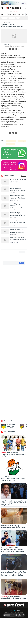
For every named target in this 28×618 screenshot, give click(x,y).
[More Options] (18, 49)
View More (23, 176)
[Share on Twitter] (13, 49)
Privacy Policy (20, 612)
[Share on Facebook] (10, 49)
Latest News (4, 14)
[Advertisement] (14, 327)
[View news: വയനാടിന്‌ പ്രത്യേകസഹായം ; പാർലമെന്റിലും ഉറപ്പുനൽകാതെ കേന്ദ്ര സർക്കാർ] (5, 206)
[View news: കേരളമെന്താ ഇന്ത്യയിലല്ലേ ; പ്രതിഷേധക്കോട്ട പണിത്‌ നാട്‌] (5, 240)
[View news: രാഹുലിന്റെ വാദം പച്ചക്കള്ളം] (5, 182)
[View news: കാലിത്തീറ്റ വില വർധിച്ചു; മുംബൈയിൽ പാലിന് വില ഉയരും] (14, 516)
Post (21, 263)
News (9, 14)
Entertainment (21, 14)
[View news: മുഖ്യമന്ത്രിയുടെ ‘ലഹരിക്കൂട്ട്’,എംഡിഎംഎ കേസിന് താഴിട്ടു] (14, 443)
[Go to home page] (14, 8)
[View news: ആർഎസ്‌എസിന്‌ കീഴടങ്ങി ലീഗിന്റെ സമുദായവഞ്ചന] (14, 587)
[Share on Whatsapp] (16, 49)
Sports (14, 14)
